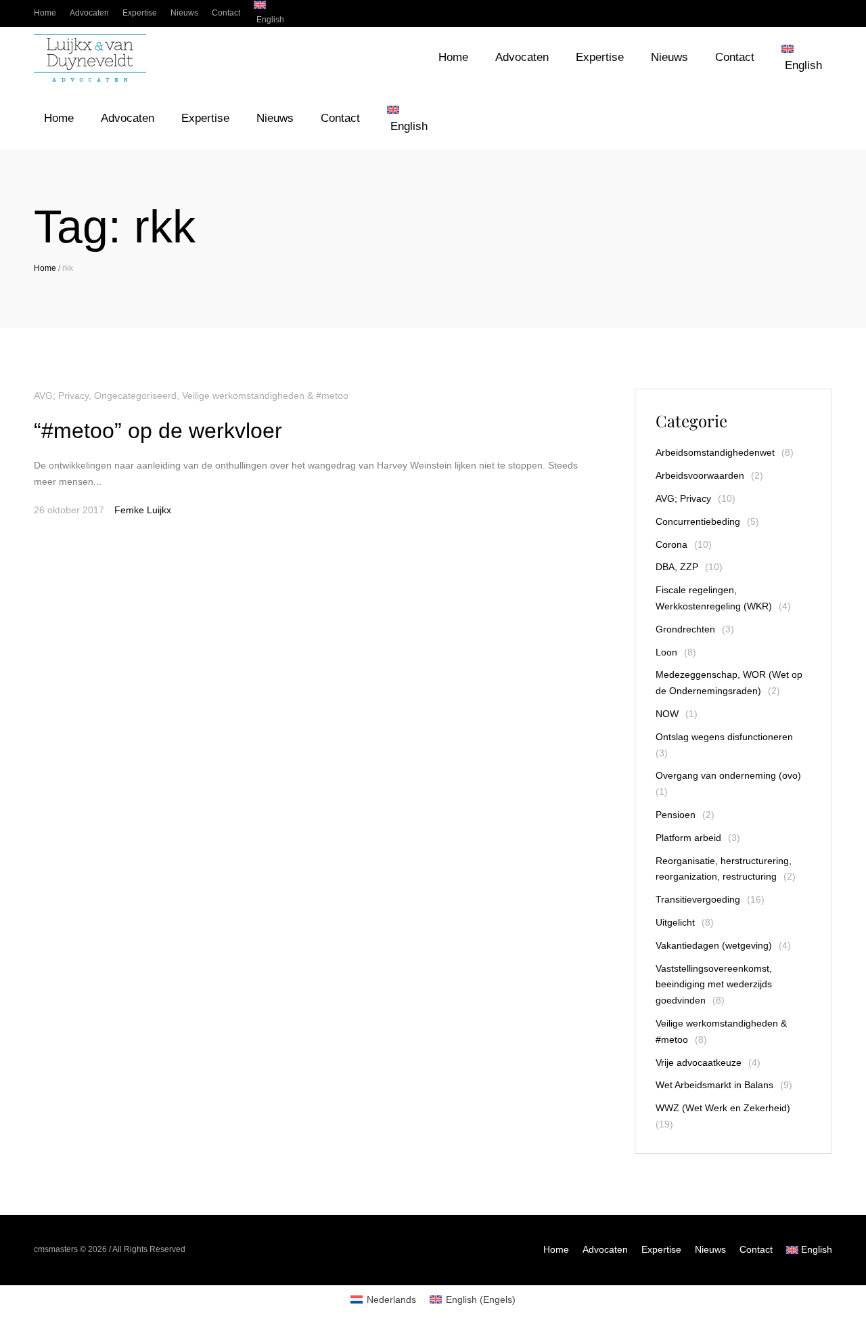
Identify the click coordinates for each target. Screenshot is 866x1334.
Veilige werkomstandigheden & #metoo (265, 395)
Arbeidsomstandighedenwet (715, 452)
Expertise (661, 1249)
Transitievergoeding (698, 899)
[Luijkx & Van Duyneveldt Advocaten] (90, 58)
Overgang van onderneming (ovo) (728, 775)
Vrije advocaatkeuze (699, 1062)
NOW (667, 713)
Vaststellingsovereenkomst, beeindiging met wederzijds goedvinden (714, 984)
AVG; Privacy (61, 395)
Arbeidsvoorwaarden (700, 475)
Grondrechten (685, 629)
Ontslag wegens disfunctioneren (724, 736)
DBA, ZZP (677, 566)
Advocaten (605, 1249)
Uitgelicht (675, 922)
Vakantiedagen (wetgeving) (714, 945)
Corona (671, 544)
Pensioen (676, 814)
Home (45, 268)
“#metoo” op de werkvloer (158, 430)
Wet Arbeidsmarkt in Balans (714, 1084)
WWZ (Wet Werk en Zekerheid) (723, 1107)
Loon (666, 652)
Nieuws (710, 1249)
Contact (756, 1249)
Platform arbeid (688, 837)
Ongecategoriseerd (135, 395)
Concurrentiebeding (698, 521)
